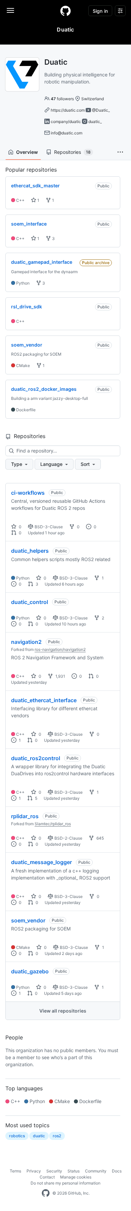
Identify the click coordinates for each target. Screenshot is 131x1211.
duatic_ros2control (35, 758)
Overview (27, 152)
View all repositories (62, 1011)
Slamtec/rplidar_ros (53, 823)
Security (54, 1170)
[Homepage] (65, 10)
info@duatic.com (66, 132)
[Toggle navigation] (10, 10)
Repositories (72, 152)
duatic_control (29, 602)
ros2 (57, 1135)
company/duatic (66, 121)
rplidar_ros (25, 816)
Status (74, 1170)
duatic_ (95, 121)
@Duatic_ (101, 110)
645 (99, 838)
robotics (17, 1135)
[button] (120, 152)
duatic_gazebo (30, 971)
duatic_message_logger (41, 862)
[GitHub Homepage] (46, 1193)
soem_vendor (28, 920)
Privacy (34, 1170)
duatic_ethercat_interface (44, 700)
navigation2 (26, 642)
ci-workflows (28, 492)
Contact (47, 1176)
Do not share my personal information (65, 1183)
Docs (117, 1170)
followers (62, 98)
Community (95, 1170)
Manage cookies (75, 1176)
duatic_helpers (30, 550)
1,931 (59, 676)
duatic (39, 1135)
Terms (15, 1170)
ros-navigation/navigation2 (60, 649)
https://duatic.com (68, 110)
